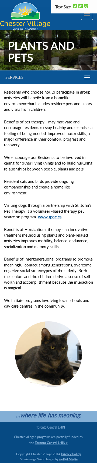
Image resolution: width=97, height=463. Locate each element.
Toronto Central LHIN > (51, 442)
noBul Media (68, 459)
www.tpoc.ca (49, 216)
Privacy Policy (71, 454)
